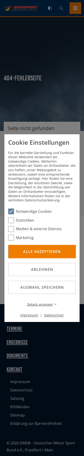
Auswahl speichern (42, 287)
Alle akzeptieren (42, 251)
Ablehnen (42, 269)
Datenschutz (54, 315)
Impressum (29, 315)
